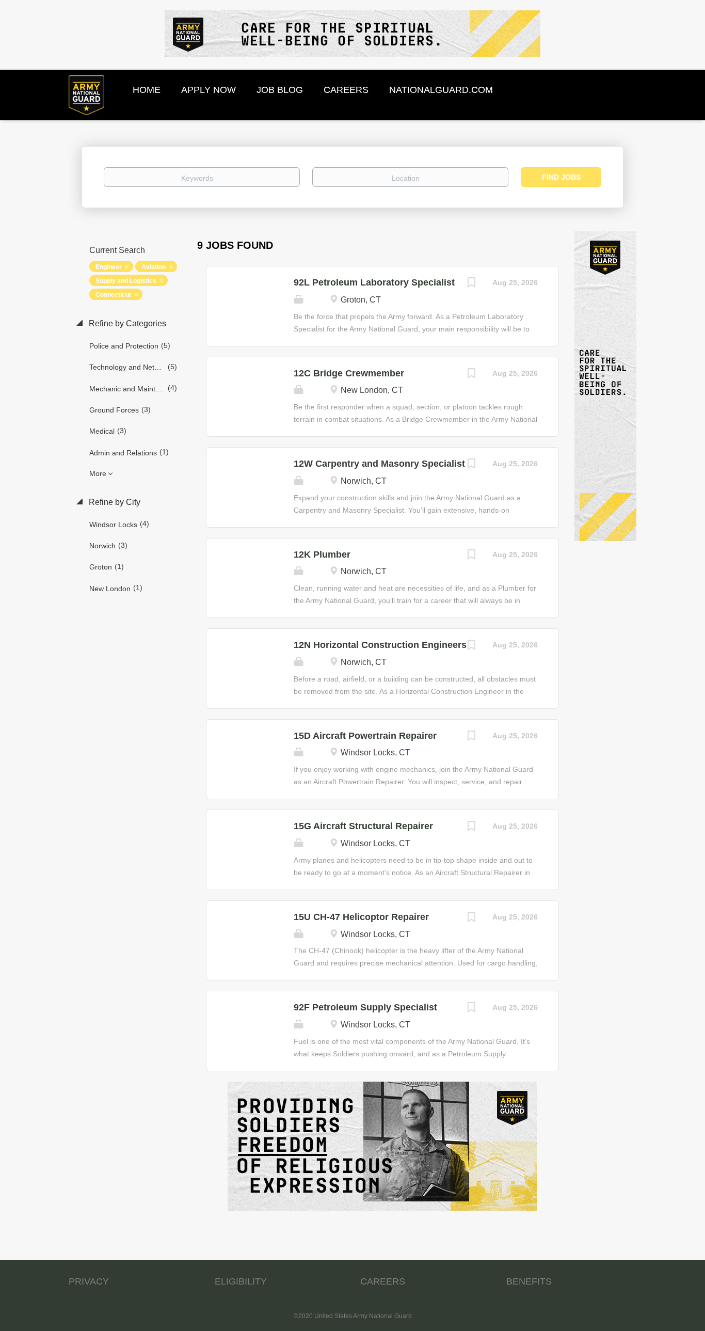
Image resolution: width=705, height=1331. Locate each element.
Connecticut (113, 294)
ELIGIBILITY (241, 1281)
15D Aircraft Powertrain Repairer (365, 736)
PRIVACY (89, 1281)
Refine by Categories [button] (126, 323)
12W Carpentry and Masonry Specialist (379, 463)
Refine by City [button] (113, 502)
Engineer (108, 267)
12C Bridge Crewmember (349, 373)
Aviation (153, 267)
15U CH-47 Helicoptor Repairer (361, 917)
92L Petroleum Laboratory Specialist (374, 282)
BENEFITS (529, 1281)
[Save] (472, 283)
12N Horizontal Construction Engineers (380, 645)
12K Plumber (322, 554)
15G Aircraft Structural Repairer (363, 826)
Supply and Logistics (125, 280)
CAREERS (382, 1281)
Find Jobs (561, 177)
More (97, 473)
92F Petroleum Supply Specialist (365, 1007)
